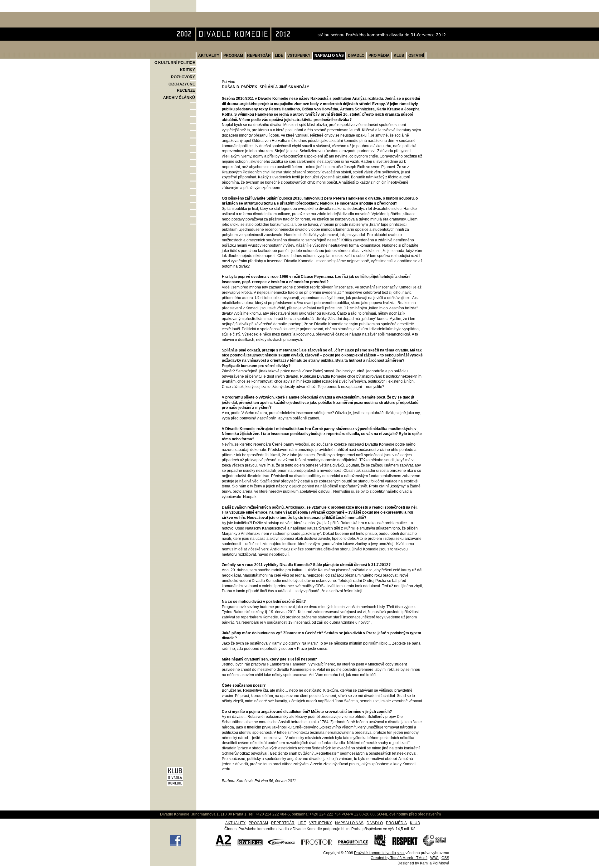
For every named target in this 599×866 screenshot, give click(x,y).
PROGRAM (233, 55)
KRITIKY (187, 70)
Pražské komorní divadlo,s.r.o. (379, 853)
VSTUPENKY (298, 55)
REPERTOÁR (259, 55)
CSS (445, 858)
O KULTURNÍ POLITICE (174, 62)
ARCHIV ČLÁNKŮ (179, 97)
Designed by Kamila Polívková (423, 863)
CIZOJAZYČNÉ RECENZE (181, 87)
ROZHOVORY (183, 77)
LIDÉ (279, 55)
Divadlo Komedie (170, 15)
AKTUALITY (208, 55)
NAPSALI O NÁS (329, 55)
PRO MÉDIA (379, 55)
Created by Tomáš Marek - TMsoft (399, 858)
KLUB (399, 55)
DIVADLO (356, 55)
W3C (434, 858)
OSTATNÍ (416, 55)
